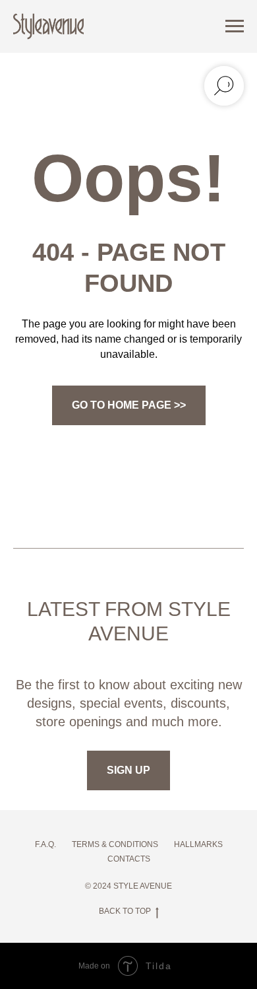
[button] (128, 770)
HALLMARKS (198, 844)
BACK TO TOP (125, 911)
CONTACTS (128, 859)
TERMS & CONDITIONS (115, 844)
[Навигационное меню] (234, 26)
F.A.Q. (45, 844)
